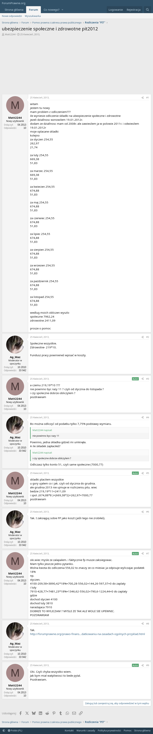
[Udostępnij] (142, 98)
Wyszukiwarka (33, 16)
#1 (147, 97)
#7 (147, 553)
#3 (147, 378)
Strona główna (14, 9)
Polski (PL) (16, 730)
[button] (62, 9)
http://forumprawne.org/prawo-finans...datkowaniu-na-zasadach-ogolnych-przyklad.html (87, 634)
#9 (147, 665)
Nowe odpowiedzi (12, 16)
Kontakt (69, 730)
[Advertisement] (76, 66)
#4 (147, 417)
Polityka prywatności (109, 730)
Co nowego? (52, 9)
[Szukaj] (147, 9)
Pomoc (128, 730)
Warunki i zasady (85, 730)
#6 (147, 511)
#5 (147, 473)
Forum (33, 9)
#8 (147, 623)
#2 (147, 337)
